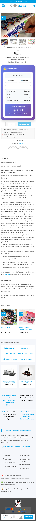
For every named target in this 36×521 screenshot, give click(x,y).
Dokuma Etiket (5, 327)
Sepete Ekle (24, 124)
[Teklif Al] (21, 517)
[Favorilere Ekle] (12, 517)
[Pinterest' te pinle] (23, 147)
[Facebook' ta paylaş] (12, 147)
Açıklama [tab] (4, 158)
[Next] (31, 25)
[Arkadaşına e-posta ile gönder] (19, 147)
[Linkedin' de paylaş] (26, 147)
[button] (3, 5)
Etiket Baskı (21, 143)
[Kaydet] (16, 517)
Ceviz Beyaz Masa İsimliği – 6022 (27, 382)
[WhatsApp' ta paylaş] (9, 147)
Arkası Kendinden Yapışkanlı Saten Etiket (25, 328)
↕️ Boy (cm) (24, 80)
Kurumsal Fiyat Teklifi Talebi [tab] (11, 166)
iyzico (4, 412)
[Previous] (4, 25)
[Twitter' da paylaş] (16, 147)
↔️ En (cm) (11, 80)
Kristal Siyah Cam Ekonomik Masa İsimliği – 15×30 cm (9, 382)
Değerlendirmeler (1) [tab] (8, 162)
